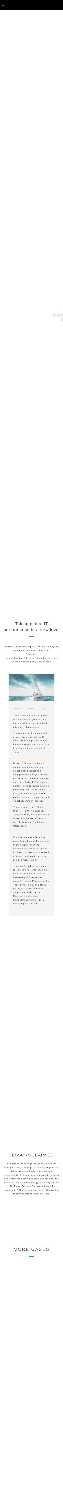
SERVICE (31, 708)
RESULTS (45, 708)
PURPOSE (17, 708)
